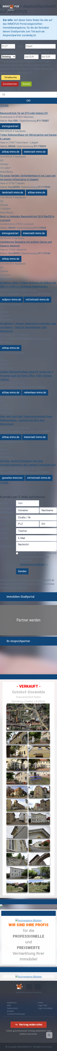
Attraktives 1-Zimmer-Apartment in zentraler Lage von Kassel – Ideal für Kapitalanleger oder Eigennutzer (28, 327)
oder (20, 46)
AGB (9, 1005)
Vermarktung (8, 52)
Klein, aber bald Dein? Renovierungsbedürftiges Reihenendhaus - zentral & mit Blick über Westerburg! (26, 420)
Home (40, 1003)
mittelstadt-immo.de (37, 299)
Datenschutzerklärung (32, 564)
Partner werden (28, 620)
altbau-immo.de (10, 151)
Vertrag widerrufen (30, 1024)
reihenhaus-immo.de (35, 392)
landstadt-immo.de (12, 192)
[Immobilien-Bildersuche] (49, 1035)
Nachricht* (6, 546)
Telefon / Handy (5, 531)
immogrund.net (10, 126)
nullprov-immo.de (11, 299)
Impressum (12, 1003)
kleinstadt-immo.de (35, 151)
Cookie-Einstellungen (16, 1014)
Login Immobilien (45, 1008)
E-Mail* (4, 538)
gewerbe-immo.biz (12, 477)
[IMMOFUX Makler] (28, 920)
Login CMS (42, 1005)
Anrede (4, 503)
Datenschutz (12, 1008)
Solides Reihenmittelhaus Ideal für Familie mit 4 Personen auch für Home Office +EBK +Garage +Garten (26, 375)
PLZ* (3, 523)
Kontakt (10, 1011)
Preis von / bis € (40, 52)
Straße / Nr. (6, 517)
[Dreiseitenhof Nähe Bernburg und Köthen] (28, 798)
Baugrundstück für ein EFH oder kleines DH (24, 113)
